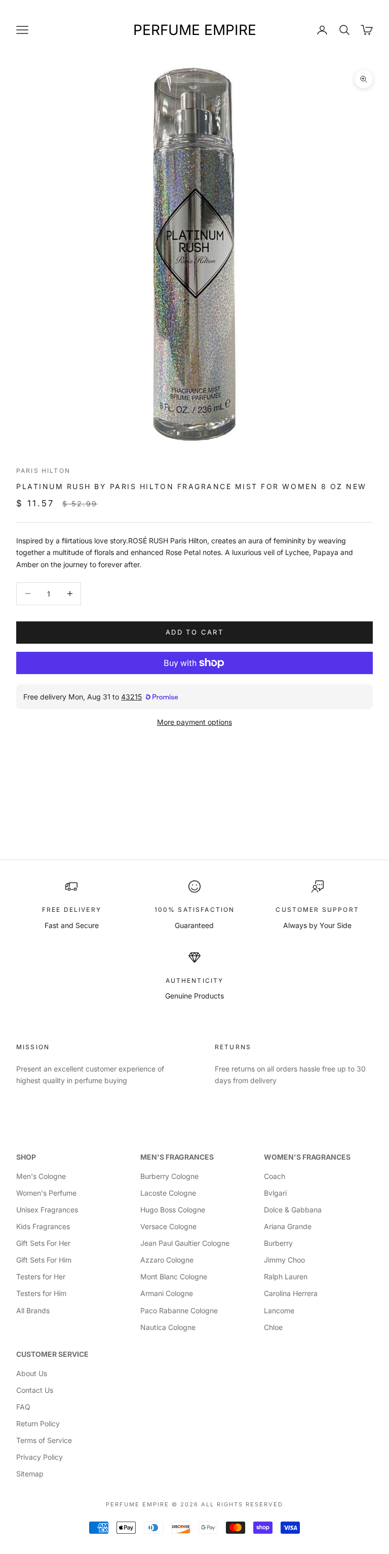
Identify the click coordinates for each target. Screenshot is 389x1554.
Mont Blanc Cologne (173, 1276)
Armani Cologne (166, 1293)
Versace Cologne (168, 1226)
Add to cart (194, 632)
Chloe (273, 1327)
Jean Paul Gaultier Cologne (184, 1243)
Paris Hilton (43, 470)
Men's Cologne (41, 1176)
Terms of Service (44, 1440)
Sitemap (30, 1473)
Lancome (279, 1310)
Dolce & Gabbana (293, 1209)
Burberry (278, 1243)
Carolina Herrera (291, 1293)
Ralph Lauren (285, 1276)
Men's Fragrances (177, 1157)
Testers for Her (40, 1276)
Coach (274, 1176)
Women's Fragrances (307, 1157)
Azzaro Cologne (166, 1259)
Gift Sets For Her (43, 1243)
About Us (31, 1373)
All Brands (33, 1310)
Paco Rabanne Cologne (179, 1310)
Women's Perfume (46, 1193)
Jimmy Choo (284, 1259)
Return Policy (38, 1423)
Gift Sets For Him (43, 1259)
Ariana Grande (288, 1226)
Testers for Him (41, 1293)
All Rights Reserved (242, 1504)
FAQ (23, 1406)
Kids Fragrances (43, 1226)
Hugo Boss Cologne (172, 1209)
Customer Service (52, 1354)
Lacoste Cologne (168, 1193)
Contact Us (34, 1390)
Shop (26, 1157)
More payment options (194, 722)
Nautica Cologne (168, 1327)
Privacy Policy (39, 1457)
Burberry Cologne (169, 1176)
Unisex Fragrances (47, 1209)
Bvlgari (275, 1193)
